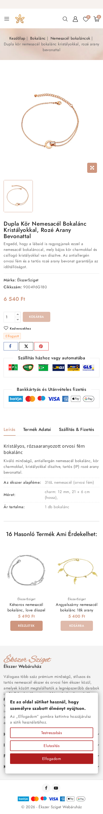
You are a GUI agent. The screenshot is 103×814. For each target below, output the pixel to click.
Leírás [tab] (10, 429)
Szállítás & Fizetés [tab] (76, 429)
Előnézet (42, 551)
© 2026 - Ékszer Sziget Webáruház (51, 807)
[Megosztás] (11, 346)
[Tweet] (26, 346)
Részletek (26, 625)
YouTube (56, 788)
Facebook (47, 788)
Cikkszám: (13, 287)
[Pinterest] (41, 346)
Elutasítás (51, 745)
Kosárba (36, 316)
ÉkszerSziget (28, 280)
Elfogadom (51, 758)
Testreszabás (51, 733)
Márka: (10, 280)
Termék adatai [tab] (37, 429)
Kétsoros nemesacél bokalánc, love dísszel (26, 607)
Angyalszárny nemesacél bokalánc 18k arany (76, 607)
